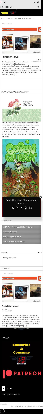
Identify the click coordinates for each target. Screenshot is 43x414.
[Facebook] (7, 388)
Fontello (30, 406)
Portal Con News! (10, 57)
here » (41, 406)
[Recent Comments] (11, 388)
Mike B (39, 60)
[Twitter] (3, 388)
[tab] (3, 389)
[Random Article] (4, 2)
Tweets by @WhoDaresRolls (11, 394)
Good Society (6, 125)
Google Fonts (19, 406)
